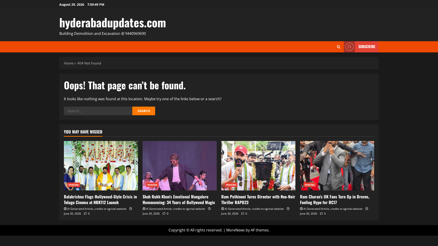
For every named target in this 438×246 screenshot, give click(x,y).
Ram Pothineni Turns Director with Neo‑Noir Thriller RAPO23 (258, 199)
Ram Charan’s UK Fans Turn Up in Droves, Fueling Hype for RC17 (334, 199)
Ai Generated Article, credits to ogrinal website (96, 209)
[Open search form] (338, 46)
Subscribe (366, 46)
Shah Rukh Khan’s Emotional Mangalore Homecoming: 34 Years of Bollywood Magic (179, 199)
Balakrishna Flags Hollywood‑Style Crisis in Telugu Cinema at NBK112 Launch (100, 199)
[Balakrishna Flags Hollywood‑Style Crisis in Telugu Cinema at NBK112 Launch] (101, 165)
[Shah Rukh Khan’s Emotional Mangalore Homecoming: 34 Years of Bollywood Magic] (180, 165)
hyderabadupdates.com (112, 22)
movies (74, 185)
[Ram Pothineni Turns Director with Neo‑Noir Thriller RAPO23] (258, 165)
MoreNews (235, 230)
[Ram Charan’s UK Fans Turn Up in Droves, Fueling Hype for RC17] (337, 165)
